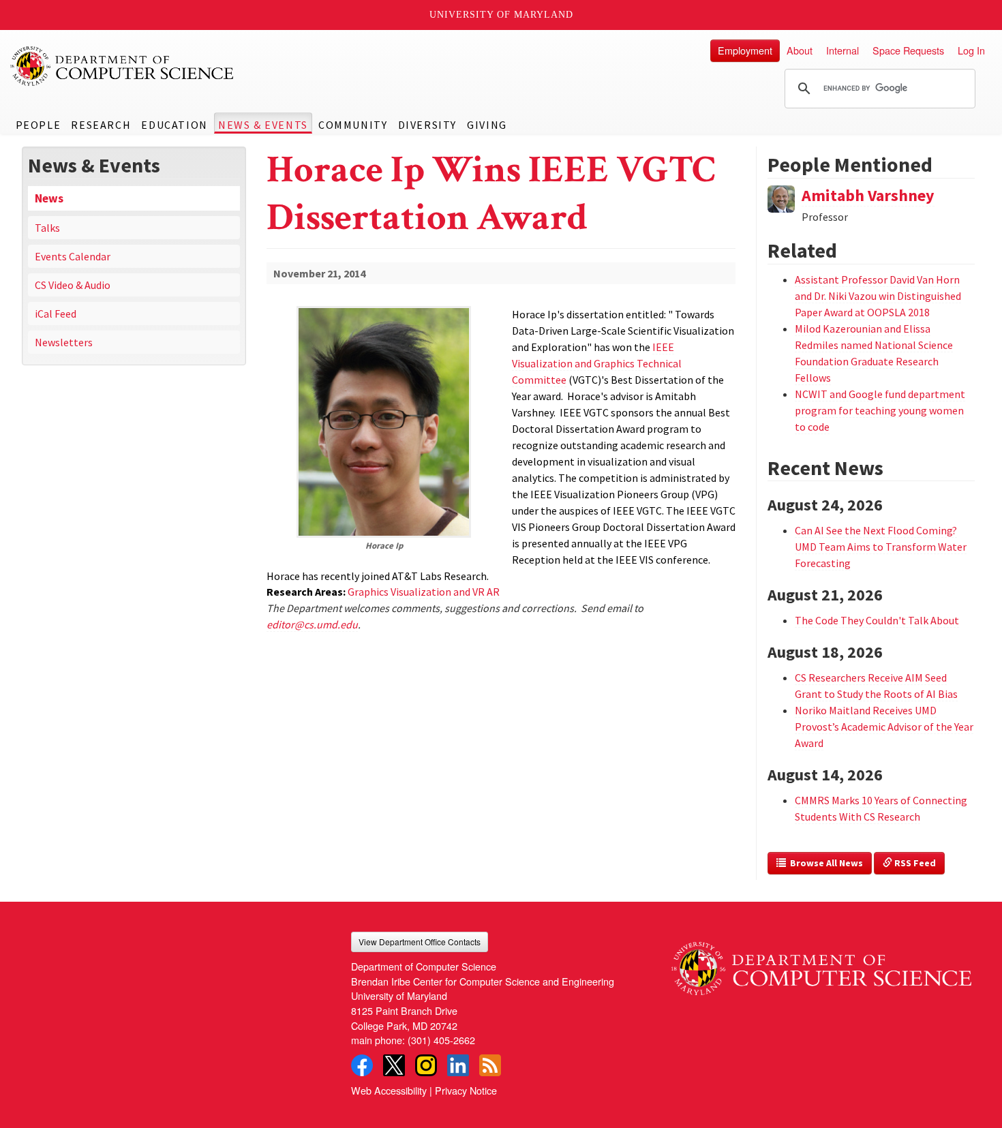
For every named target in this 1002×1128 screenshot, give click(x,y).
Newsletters (64, 342)
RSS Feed (914, 863)
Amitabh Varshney (868, 195)
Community (352, 125)
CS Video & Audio (72, 285)
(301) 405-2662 (441, 1040)
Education (174, 125)
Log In (971, 50)
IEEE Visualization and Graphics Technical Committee (597, 363)
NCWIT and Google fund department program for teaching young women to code (880, 410)
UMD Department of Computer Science (122, 66)
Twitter (394, 1065)
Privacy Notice (466, 1090)
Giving (487, 125)
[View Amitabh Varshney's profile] (781, 197)
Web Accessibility (389, 1090)
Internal (842, 50)
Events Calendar (72, 256)
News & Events (263, 125)
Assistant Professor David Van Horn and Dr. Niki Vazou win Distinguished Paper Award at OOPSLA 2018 (878, 296)
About (800, 50)
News (49, 198)
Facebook (362, 1065)
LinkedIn (458, 1065)
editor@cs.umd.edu (312, 624)
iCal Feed (55, 313)
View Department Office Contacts (420, 941)
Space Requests (908, 50)
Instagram (426, 1065)
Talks (47, 227)
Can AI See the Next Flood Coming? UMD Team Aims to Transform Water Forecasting (881, 546)
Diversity (427, 125)
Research (101, 125)
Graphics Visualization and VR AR (424, 591)
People (38, 125)
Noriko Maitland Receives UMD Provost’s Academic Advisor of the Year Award (884, 726)
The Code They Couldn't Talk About (877, 620)
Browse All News (824, 863)
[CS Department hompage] (821, 963)
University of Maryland (501, 15)
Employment (745, 50)
